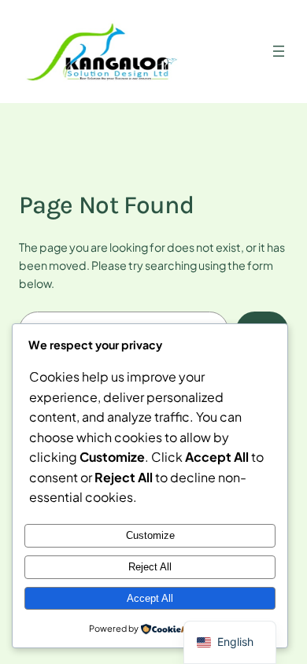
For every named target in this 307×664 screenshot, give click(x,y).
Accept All (150, 598)
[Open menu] (278, 51)
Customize (150, 535)
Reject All (150, 567)
